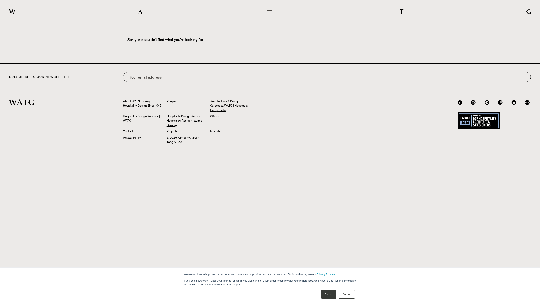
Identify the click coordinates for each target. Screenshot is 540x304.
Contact (128, 131)
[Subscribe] (524, 77)
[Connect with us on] (459, 102)
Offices (214, 116)
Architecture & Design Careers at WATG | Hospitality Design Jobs (229, 105)
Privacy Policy (132, 138)
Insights (215, 131)
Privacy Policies (326, 274)
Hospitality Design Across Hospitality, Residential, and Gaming (184, 120)
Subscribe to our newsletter (40, 77)
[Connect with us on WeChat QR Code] (500, 102)
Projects (172, 131)
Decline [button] (346, 294)
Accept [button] (329, 294)
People (171, 101)
